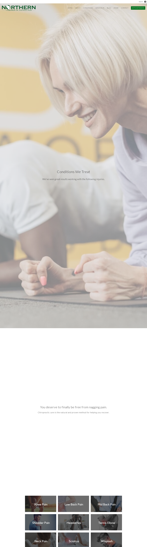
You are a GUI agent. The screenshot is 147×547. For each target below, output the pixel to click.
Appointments (138, 8)
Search (141, 1)
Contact (124, 8)
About (77, 8)
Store (116, 8)
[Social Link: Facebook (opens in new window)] (145, 2)
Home (70, 8)
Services (99, 8)
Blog (109, 8)
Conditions (88, 8)
